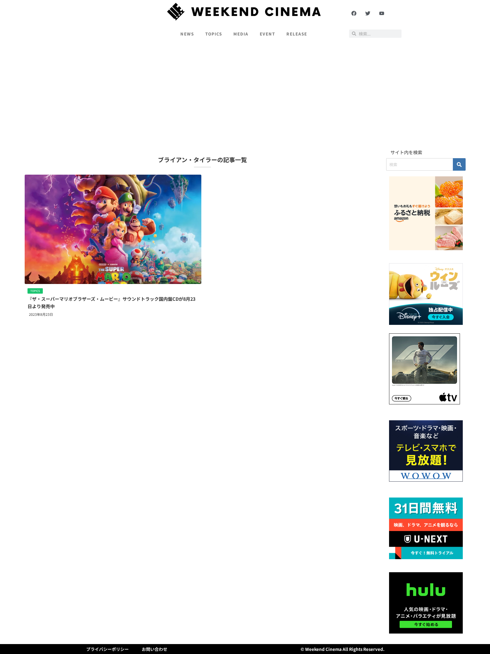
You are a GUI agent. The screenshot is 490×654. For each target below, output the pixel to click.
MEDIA (240, 34)
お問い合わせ (154, 649)
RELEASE (296, 34)
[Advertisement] (245, 95)
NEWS (187, 34)
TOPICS (213, 34)
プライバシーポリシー (107, 649)
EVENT (267, 34)
